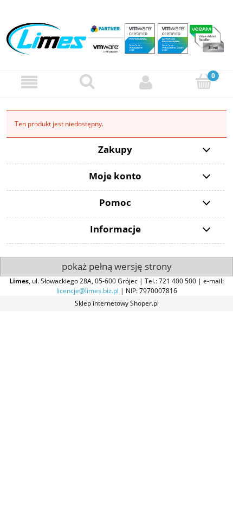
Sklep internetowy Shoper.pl (117, 303)
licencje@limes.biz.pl (87, 290)
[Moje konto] (145, 82)
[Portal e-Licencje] (116, 34)
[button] (29, 82)
